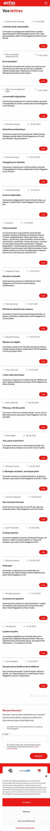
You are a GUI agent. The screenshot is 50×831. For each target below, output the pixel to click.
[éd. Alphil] (38, 771)
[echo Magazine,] (9, 3)
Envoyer (38, 756)
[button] (46, 776)
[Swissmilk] (24, 771)
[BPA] (9, 771)
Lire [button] (43, 46)
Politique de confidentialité (25, 828)
